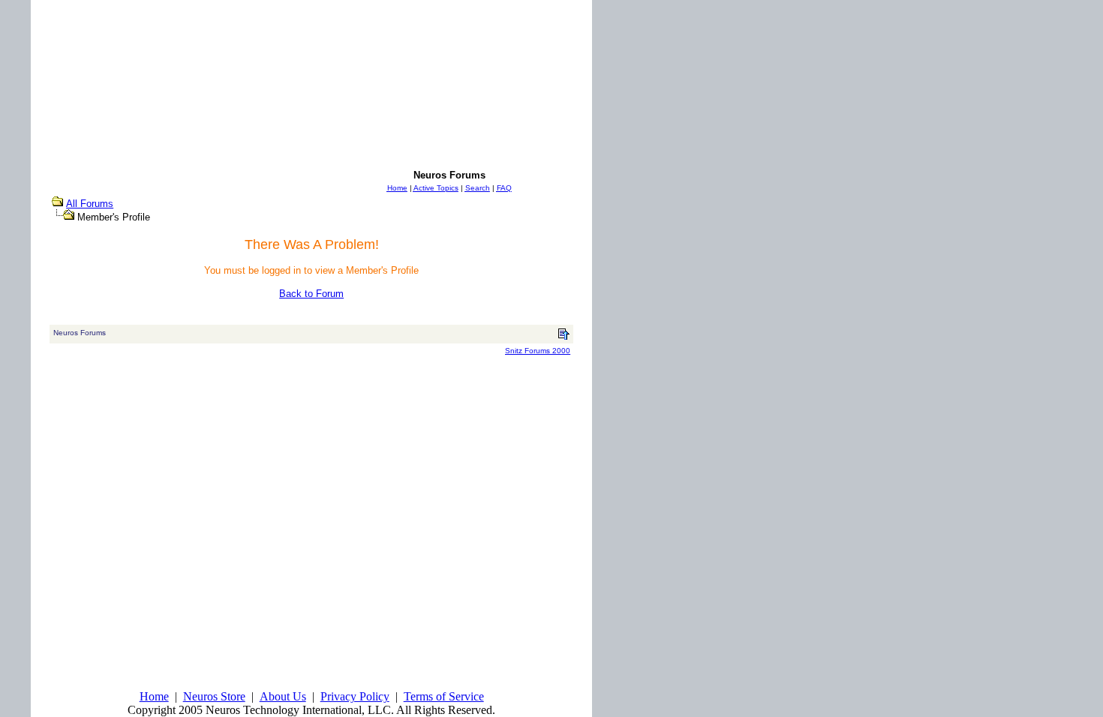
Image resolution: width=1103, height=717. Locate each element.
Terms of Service (444, 696)
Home (154, 696)
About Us (283, 696)
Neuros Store (214, 696)
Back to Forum (311, 293)
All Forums (89, 203)
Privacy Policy (354, 696)
